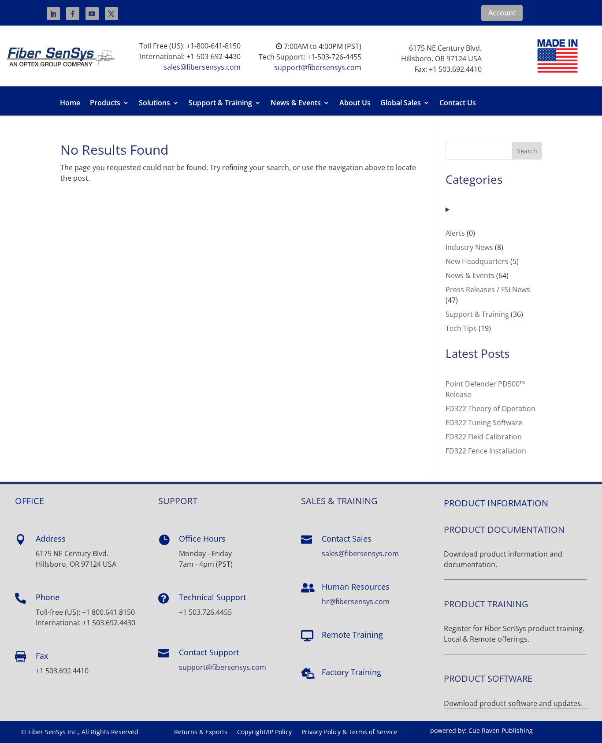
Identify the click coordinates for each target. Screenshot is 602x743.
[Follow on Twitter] (111, 13)
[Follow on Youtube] (92, 13)
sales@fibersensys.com (202, 67)
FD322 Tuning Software (484, 422)
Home (70, 104)
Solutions (154, 104)
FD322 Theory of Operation (490, 408)
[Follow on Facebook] (72, 13)
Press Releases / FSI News (488, 289)
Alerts (455, 233)
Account (502, 13)
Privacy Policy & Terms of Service (349, 732)
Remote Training (352, 634)
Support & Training (220, 104)
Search (527, 151)
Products (105, 104)
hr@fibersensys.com (356, 601)
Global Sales (400, 104)
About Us (355, 104)
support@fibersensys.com (317, 67)
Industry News (469, 247)
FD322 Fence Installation (486, 451)
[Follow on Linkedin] (53, 13)
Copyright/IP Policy (264, 732)
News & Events (296, 104)
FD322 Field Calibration (484, 437)
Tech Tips (461, 328)
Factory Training (351, 672)
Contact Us (457, 104)
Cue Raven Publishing (500, 730)
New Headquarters (477, 261)
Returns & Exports (200, 732)
